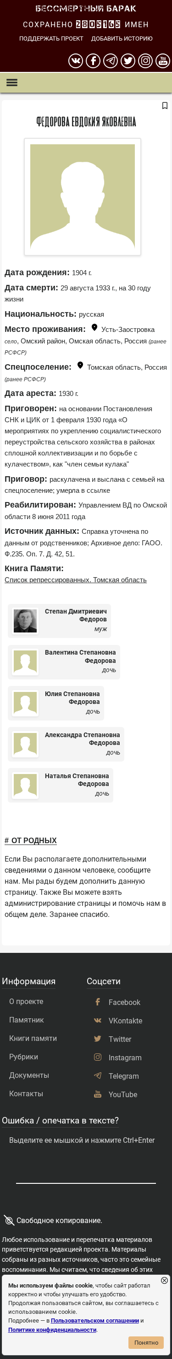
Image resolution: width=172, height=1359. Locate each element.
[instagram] (145, 60)
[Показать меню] (11, 83)
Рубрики (23, 1056)
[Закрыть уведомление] (164, 1281)
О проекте (26, 1001)
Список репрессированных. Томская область (76, 580)
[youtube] (162, 60)
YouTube (123, 1094)
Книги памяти (33, 1038)
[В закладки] (165, 106)
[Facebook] (93, 60)
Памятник (26, 1020)
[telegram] (110, 60)
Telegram (124, 1076)
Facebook (124, 1002)
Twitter (120, 1039)
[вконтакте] (75, 60)
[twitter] (128, 60)
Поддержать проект (51, 38)
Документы (29, 1075)
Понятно (146, 1342)
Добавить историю (122, 38)
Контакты (26, 1093)
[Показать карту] (94, 329)
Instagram (125, 1057)
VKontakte (125, 1020)
